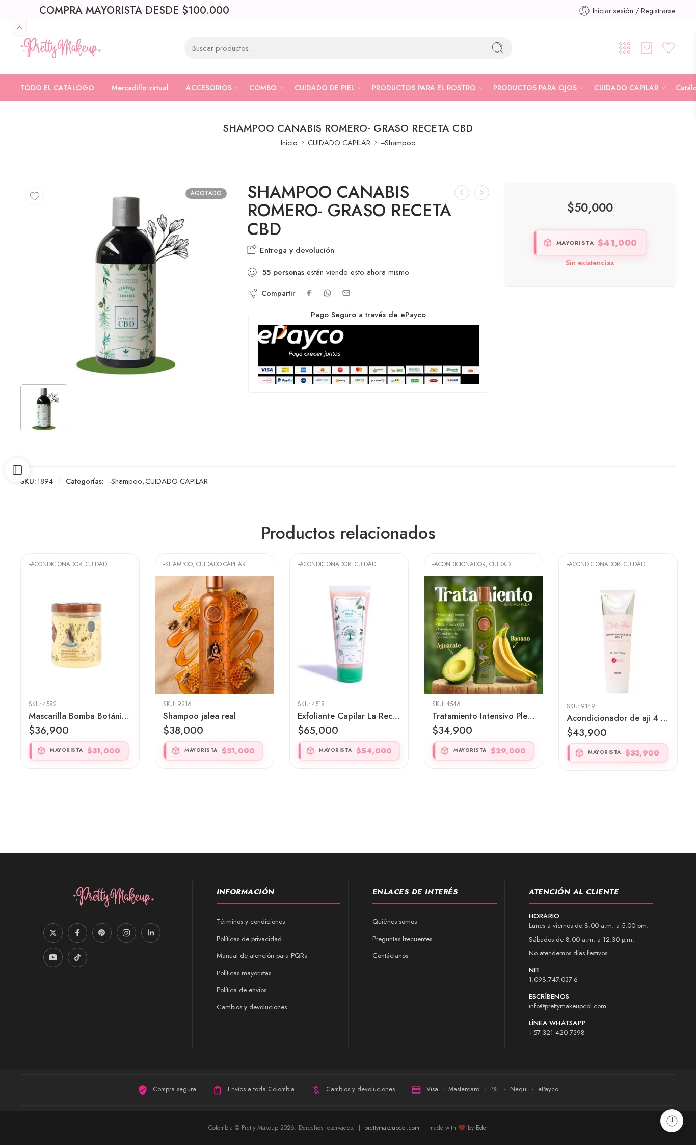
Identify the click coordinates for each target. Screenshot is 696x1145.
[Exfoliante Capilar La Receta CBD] (214, 635)
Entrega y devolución (295, 250)
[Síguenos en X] (53, 933)
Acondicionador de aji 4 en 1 (483, 718)
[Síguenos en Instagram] (126, 933)
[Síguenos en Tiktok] (77, 957)
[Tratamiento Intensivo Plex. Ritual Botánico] (349, 635)
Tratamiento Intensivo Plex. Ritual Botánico (349, 716)
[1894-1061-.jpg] (126, 280)
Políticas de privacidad (249, 939)
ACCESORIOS (209, 88)
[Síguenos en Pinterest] (102, 933)
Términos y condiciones (251, 921)
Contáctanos (390, 955)
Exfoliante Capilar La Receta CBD (214, 716)
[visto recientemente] (671, 1120)
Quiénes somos (394, 921)
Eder (482, 1127)
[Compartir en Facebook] (309, 293)
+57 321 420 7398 (557, 1032)
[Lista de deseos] (34, 196)
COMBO (263, 88)
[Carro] (646, 48)
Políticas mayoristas (244, 973)
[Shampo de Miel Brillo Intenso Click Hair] (481, 192)
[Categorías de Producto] (625, 48)
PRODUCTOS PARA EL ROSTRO (424, 88)
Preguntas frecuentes (402, 939)
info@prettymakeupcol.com (567, 1006)
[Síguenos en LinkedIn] (150, 933)
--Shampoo (398, 142)
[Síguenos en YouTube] (53, 957)
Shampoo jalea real (65, 716)
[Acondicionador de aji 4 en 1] (483, 636)
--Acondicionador (190, 564)
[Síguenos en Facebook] (77, 933)
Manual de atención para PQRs (262, 955)
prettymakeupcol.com (392, 1127)
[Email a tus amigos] (346, 293)
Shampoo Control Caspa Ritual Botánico (618, 716)
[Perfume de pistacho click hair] (461, 192)
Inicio (289, 142)
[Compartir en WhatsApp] (327, 293)
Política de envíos (241, 990)
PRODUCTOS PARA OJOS (535, 88)
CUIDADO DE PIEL (325, 88)
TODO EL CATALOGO (57, 88)
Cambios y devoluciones (252, 1007)
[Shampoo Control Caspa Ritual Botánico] (618, 635)
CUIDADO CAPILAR (626, 88)
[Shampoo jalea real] (80, 635)
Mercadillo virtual (140, 88)
